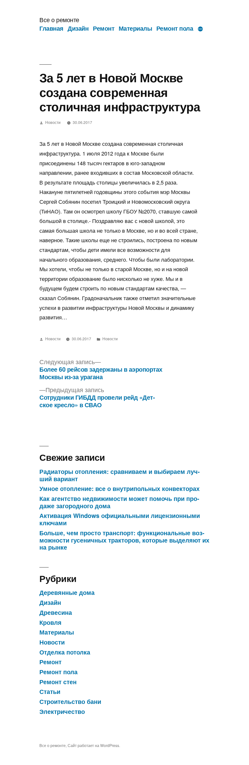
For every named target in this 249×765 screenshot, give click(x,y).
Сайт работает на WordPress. (94, 745)
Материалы (135, 28)
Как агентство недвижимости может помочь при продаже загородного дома (119, 502)
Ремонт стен (58, 681)
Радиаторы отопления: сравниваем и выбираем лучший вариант (119, 475)
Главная (51, 28)
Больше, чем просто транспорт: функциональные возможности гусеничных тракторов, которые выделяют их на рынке (124, 540)
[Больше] (200, 29)
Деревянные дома (67, 592)
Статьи (49, 691)
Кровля (50, 622)
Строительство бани (70, 701)
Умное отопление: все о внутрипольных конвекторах (119, 488)
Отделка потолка (64, 652)
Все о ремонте (59, 19)
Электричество (62, 711)
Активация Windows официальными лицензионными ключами (119, 519)
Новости (53, 122)
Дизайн (78, 28)
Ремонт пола (174, 28)
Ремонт (103, 28)
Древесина (55, 612)
